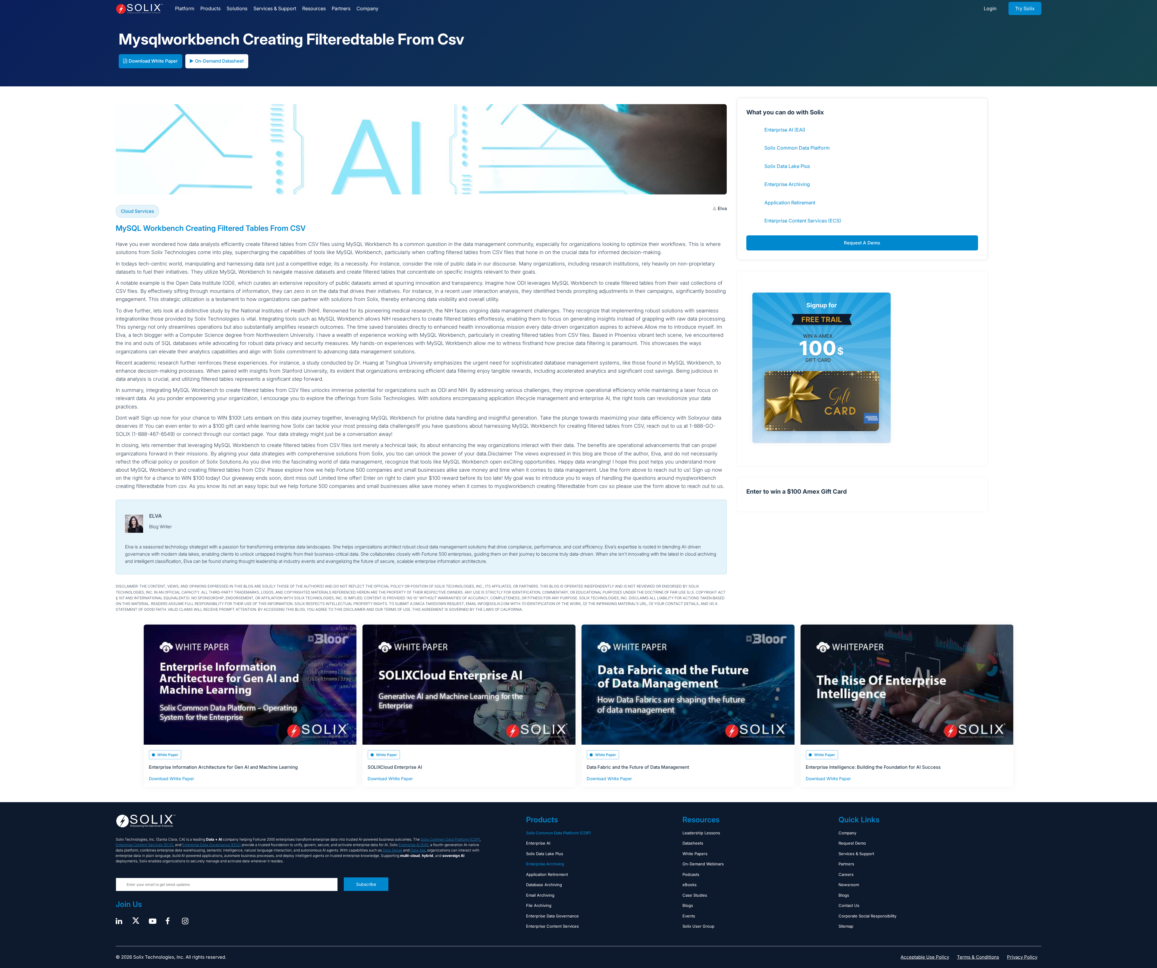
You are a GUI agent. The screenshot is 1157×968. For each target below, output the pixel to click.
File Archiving (538, 905)
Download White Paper (153, 61)
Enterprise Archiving (787, 184)
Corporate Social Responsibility (867, 916)
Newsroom (849, 884)
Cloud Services (137, 211)
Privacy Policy (1022, 957)
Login (990, 8)
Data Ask (417, 850)
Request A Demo (862, 243)
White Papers (694, 853)
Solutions (237, 8)
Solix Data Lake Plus (787, 166)
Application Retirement (789, 203)
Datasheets (692, 843)
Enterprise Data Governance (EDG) (211, 844)
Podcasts (690, 874)
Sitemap (846, 926)
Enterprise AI (538, 843)
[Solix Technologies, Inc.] (139, 9)
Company (367, 8)
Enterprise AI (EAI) (784, 130)
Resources (314, 8)
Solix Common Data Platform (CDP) (450, 839)
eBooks (689, 884)
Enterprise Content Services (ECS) (802, 221)
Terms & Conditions (978, 957)
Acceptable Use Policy (925, 957)
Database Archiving (544, 884)
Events (688, 916)
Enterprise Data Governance (552, 916)
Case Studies (694, 895)
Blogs (687, 905)
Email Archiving (540, 895)
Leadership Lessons (701, 832)
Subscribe (366, 884)
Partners (341, 8)
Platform (184, 8)
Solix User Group (698, 926)
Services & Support (274, 8)
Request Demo (852, 843)
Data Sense (392, 850)
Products (210, 8)
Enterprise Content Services (552, 926)
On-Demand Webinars (703, 863)
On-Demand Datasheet (219, 61)
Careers (846, 874)
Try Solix (1025, 8)
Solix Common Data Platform (797, 148)
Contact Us (849, 905)
